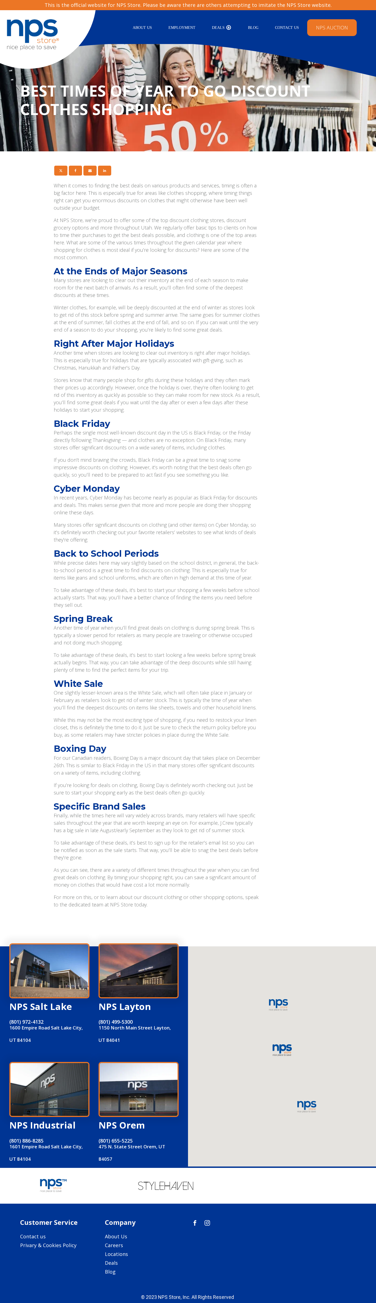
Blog (253, 28)
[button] (282, 1050)
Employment (181, 28)
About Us (142, 28)
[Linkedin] (104, 171)
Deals (218, 28)
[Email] (90, 171)
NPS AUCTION (332, 27)
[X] (60, 171)
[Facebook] (75, 171)
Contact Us (287, 28)
